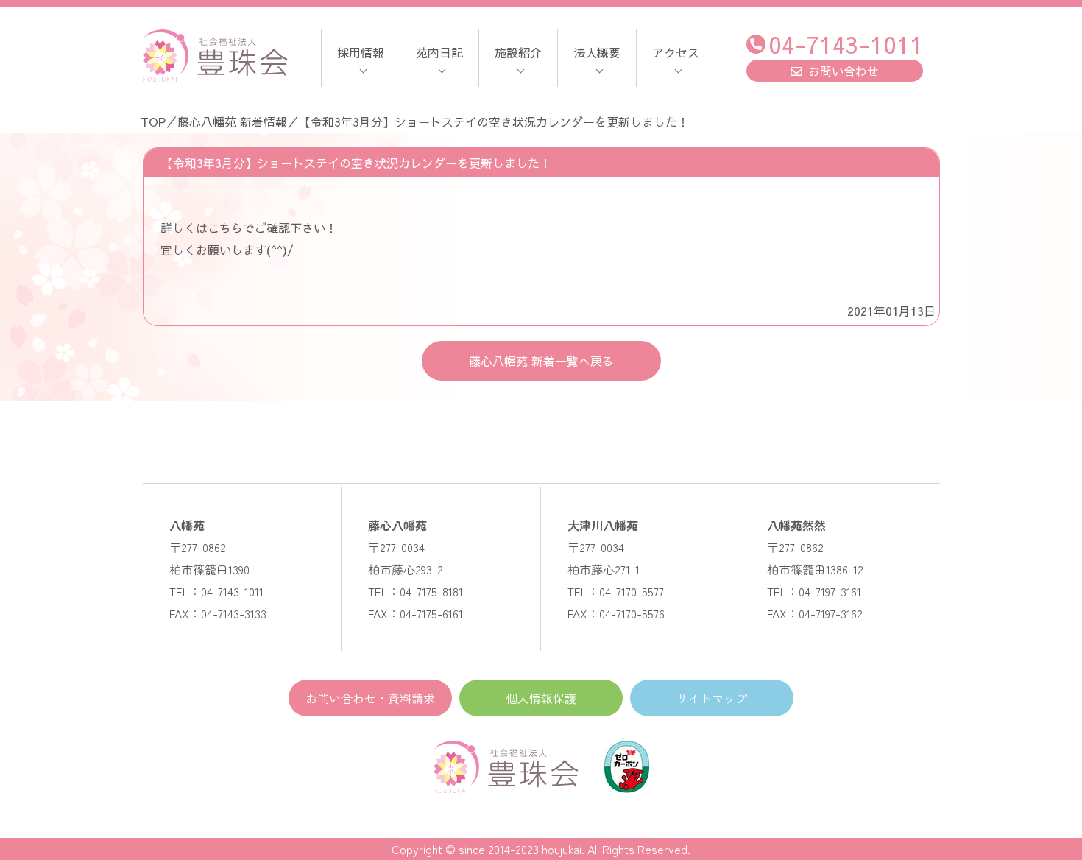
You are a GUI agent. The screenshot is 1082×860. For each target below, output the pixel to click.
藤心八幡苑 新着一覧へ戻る (541, 361)
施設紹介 (518, 52)
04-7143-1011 (845, 43)
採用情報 (360, 52)
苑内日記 (439, 52)
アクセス (675, 52)
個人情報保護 (541, 698)
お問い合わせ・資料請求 (370, 698)
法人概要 (596, 52)
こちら (225, 227)
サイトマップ (711, 698)
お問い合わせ (843, 71)
